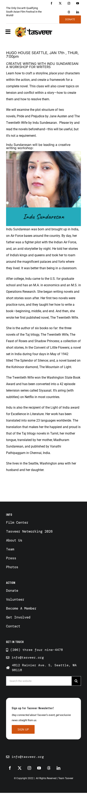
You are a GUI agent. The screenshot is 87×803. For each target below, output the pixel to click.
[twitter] (60, 3)
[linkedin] (77, 12)
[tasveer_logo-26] (34, 32)
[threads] (69, 12)
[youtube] (77, 3)
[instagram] (69, 3)
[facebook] (51, 3)
